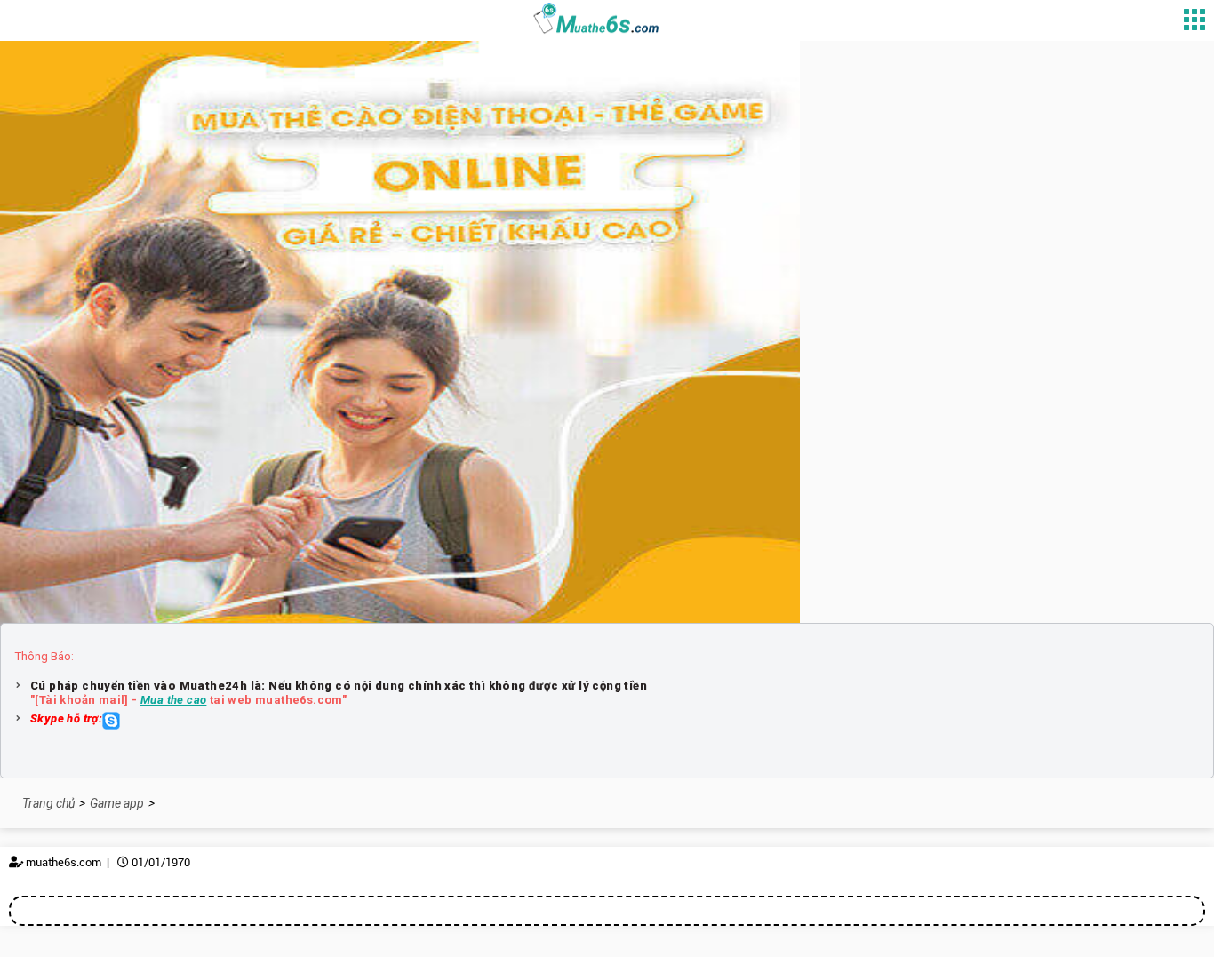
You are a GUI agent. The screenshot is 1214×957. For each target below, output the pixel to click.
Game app (117, 803)
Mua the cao (173, 699)
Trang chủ (48, 803)
